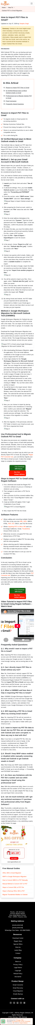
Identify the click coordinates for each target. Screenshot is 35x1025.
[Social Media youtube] (24, 1003)
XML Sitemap (22, 1017)
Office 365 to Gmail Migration (11, 873)
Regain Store (18, 941)
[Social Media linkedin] (17, 1003)
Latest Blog (17, 950)
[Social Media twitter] (14, 1003)
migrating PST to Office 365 (17, 526)
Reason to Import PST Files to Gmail (17, 87)
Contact (17, 953)
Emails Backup (18, 994)
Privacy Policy (18, 964)
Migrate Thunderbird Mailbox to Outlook (15, 894)
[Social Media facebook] (10, 1003)
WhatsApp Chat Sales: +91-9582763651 (17, 930)
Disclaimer (18, 976)
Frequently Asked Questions (15, 104)
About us (18, 961)
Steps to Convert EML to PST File (13, 887)
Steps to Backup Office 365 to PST (13, 891)
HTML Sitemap (13, 1017)
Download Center (17, 938)
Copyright (18, 970)
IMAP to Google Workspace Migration (14, 876)
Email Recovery (18, 988)
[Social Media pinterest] (21, 1003)
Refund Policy (18, 973)
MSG (25, 521)
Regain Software (24, 1023)
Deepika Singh (24, 23)
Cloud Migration (18, 991)
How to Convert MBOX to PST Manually (15, 880)
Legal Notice (18, 967)
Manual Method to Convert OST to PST (14, 884)
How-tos (18, 947)
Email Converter (18, 985)
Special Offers (18, 944)
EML (21, 521)
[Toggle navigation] (31, 3)
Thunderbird (26, 529)
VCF (13, 523)
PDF (9, 523)
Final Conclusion (11, 101)
